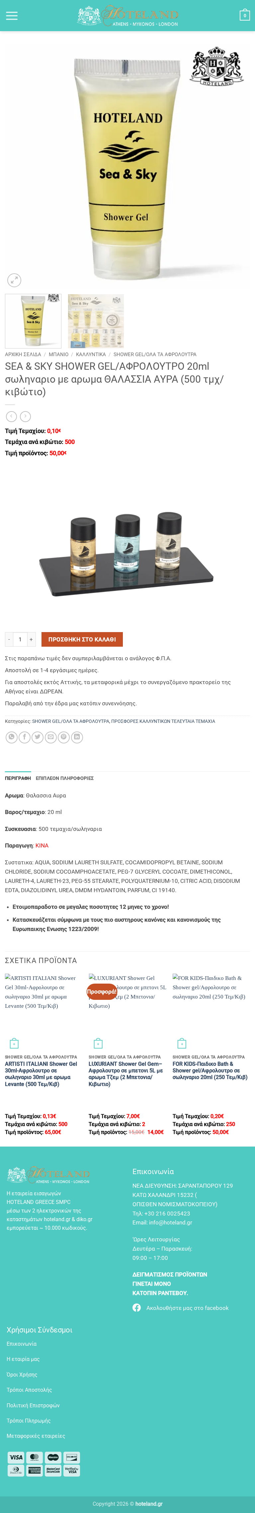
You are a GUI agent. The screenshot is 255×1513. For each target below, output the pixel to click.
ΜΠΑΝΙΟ (58, 354)
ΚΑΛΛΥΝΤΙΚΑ (91, 354)
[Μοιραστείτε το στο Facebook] (25, 737)
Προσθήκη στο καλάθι (82, 639)
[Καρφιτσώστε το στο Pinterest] (64, 737)
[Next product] (11, 416)
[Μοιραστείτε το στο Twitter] (37, 737)
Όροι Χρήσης (22, 1375)
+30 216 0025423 (167, 1213)
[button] (12, 15)
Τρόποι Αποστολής (29, 1390)
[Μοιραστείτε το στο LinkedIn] (77, 737)
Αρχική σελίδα (23, 354)
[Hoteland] (127, 15)
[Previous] (18, 166)
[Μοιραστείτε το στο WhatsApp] (12, 737)
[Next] (237, 166)
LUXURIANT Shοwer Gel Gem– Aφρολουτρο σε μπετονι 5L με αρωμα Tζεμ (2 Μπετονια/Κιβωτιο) (126, 1074)
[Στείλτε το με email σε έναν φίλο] (51, 737)
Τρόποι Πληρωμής (29, 1421)
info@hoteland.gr (170, 1222)
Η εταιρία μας (23, 1359)
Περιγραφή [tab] (18, 778)
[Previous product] (25, 416)
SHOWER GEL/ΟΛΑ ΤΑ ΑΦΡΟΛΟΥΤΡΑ (155, 354)
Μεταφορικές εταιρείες (36, 1436)
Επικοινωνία (22, 1344)
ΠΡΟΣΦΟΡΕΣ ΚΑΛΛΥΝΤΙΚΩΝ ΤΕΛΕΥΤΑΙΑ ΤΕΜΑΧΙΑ (163, 721)
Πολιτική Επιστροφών (33, 1405)
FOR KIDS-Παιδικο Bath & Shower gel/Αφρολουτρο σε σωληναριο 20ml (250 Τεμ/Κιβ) (210, 1071)
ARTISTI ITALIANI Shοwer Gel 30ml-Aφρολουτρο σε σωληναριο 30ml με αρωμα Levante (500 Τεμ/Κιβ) (41, 1074)
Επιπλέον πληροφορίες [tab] (65, 778)
